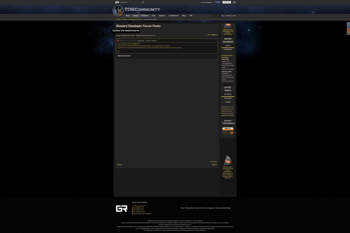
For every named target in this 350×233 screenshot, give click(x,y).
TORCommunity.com (138, 206)
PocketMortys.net (138, 208)
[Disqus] (167, 84)
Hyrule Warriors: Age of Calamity (142, 213)
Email (215, 34)
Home (118, 19)
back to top (214, 161)
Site (235, 15)
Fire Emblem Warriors (139, 211)
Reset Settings (226, 208)
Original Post (140, 40)
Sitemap (218, 208)
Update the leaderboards (125, 31)
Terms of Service (200, 208)
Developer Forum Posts (136, 19)
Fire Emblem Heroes (138, 210)
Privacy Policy (190, 208)
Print (210, 34)
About (182, 208)
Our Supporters (210, 208)
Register (227, 2)
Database (228, 15)
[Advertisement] (203, 9)
